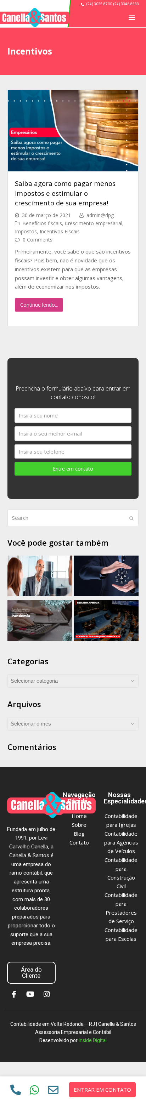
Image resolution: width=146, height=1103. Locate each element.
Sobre (79, 824)
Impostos (26, 231)
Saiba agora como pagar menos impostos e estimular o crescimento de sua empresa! (65, 193)
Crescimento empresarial (93, 223)
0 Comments (37, 239)
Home (79, 815)
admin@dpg (100, 215)
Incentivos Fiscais (60, 231)
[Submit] (131, 518)
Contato (79, 842)
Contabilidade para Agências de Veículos (121, 842)
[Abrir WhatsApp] (131, 1085)
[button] (132, 17)
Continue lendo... (39, 304)
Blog (79, 833)
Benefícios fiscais (42, 223)
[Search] (73, 518)
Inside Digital (93, 1040)
